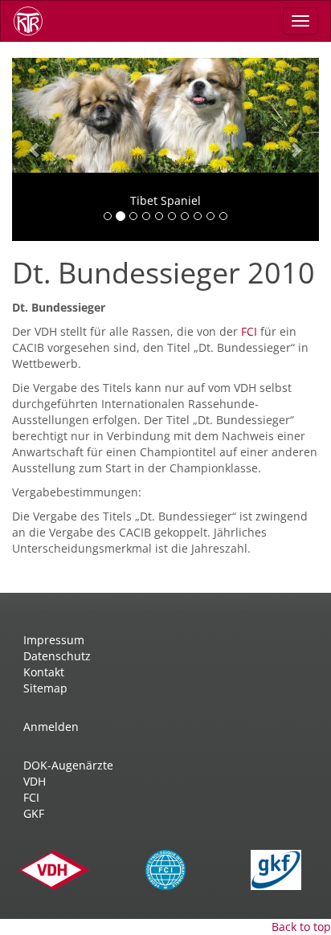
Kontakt (43, 672)
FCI (250, 331)
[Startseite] (34, 21)
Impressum (53, 639)
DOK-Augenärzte (68, 765)
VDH (34, 781)
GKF (33, 813)
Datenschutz (57, 655)
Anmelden (51, 726)
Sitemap (45, 688)
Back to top (301, 926)
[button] (35, 149)
